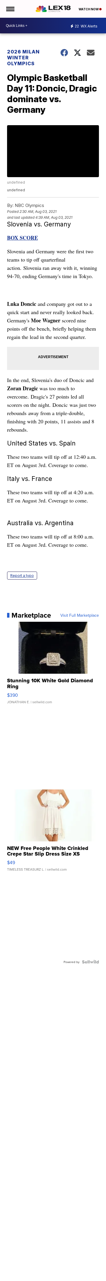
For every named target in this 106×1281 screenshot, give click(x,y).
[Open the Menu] (9, 8)
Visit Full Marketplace (79, 615)
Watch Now (89, 9)
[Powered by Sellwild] (90, 962)
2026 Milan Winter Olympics (23, 57)
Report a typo (22, 575)
